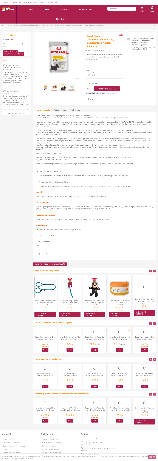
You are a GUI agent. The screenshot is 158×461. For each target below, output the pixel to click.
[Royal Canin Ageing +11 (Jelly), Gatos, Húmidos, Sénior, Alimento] (70, 368)
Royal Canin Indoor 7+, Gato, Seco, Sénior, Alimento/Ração (120, 409)
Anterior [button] (36, 56)
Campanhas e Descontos (11, 453)
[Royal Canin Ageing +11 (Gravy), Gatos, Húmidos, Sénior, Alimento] (45, 368)
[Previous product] (154, 25)
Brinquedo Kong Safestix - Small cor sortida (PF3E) (70, 302)
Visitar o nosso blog (16, 114)
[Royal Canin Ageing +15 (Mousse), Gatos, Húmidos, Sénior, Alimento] (144, 368)
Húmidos (45, 25)
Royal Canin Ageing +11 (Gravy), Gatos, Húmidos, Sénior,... (45, 375)
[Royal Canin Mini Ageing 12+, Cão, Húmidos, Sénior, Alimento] (119, 331)
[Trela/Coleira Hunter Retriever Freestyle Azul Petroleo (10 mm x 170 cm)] (45, 287)
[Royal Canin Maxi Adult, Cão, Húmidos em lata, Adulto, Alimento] (45, 331)
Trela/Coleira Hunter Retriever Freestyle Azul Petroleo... (45, 302)
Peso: (88, 70)
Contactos (42, 2)
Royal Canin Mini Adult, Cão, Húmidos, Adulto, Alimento (94, 338)
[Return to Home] (2, 25)
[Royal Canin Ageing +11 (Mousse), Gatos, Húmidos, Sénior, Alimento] (94, 368)
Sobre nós (6, 449)
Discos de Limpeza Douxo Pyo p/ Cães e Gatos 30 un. (119, 302)
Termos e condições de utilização (14, 446)
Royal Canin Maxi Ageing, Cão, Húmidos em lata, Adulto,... (70, 338)
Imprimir (91, 99)
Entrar (152, 12)
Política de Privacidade (11, 443)
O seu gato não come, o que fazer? (15, 96)
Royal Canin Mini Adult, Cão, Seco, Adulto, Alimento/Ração (95, 409)
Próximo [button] (82, 56)
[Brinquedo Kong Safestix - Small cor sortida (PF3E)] (70, 287)
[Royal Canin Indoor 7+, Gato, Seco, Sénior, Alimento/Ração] (119, 402)
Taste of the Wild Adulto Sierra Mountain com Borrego (70, 409)
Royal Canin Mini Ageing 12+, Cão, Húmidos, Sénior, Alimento (120, 339)
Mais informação (42, 110)
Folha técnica (60, 110)
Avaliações (75, 110)
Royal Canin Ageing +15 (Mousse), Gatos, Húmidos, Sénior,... (144, 375)
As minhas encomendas (50, 439)
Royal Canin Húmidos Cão (57, 25)
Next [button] (154, 271)
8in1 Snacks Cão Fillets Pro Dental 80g (144, 409)
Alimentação (14, 25)
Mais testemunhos (10, 51)
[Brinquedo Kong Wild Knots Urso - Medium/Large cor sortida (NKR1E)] (94, 287)
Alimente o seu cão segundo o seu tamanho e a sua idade (15, 73)
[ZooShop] (8, 9)
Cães (7, 25)
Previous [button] (150, 271)
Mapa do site (52, 2)
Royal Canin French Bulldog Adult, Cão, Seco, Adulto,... (45, 409)
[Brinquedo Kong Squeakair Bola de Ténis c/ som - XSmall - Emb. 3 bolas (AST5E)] (144, 286)
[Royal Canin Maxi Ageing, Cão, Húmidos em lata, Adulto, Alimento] (70, 331)
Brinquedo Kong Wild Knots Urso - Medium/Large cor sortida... (94, 303)
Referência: (89, 51)
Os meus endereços (49, 446)
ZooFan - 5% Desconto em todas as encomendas (20, 2)
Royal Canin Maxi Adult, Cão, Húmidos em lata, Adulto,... (45, 338)
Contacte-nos (7, 439)
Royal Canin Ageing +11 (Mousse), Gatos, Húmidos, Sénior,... (95, 375)
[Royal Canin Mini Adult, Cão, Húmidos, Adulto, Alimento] (94, 331)
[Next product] (155, 25)
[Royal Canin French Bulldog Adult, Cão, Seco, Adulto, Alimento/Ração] (45, 402)
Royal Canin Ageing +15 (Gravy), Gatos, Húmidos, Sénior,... (119, 375)
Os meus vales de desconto (52, 453)
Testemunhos (9, 34)
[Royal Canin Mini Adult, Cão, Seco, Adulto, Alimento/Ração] (94, 402)
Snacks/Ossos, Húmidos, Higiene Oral (30, 25)
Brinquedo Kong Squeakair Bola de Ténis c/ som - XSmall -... (144, 301)
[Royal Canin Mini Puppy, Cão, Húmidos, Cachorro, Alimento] (58, 56)
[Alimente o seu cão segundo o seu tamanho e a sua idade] (16, 67)
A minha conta (47, 434)
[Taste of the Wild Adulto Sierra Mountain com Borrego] (70, 402)
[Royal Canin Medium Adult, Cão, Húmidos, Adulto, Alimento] (144, 331)
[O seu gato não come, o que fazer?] (16, 92)
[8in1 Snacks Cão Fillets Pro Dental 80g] (144, 402)
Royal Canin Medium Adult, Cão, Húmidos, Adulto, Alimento (144, 339)
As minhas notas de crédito (51, 443)
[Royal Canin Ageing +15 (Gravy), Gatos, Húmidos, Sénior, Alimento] (119, 368)
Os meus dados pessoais (50, 449)
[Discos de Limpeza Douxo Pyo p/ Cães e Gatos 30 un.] (119, 287)
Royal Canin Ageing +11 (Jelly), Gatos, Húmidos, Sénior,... (70, 375)
